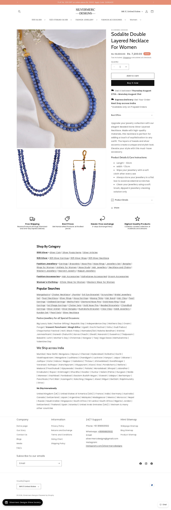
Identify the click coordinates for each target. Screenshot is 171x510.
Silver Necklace (71, 312)
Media (19, 443)
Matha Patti (73, 301)
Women (133, 19)
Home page (22, 426)
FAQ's (19, 448)
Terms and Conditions (61, 434)
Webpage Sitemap (129, 426)
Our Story (21, 430)
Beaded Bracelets (110, 305)
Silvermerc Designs (30, 495)
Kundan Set (43, 312)
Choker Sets (74, 305)
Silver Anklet (53, 308)
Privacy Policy (57, 426)
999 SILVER (37, 19)
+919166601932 (105, 431)
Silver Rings (66, 298)
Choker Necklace (61, 294)
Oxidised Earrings (56, 301)
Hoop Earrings (80, 298)
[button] (19, 11)
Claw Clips (106, 308)
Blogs (19, 439)
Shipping (127, 57)
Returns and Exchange (61, 430)
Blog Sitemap (127, 430)
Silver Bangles (69, 308)
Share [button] (116, 207)
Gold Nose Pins (91, 305)
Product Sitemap (129, 434)
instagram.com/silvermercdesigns (104, 445)
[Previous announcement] (17, 2)
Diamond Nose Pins (91, 301)
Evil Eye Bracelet (90, 294)
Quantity (114, 62)
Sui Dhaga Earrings (57, 305)
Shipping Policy (58, 443)
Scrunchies (107, 294)
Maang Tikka (96, 298)
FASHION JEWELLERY (85, 19)
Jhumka (76, 294)
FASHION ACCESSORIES (111, 19)
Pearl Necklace (50, 298)
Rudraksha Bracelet (88, 308)
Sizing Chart (57, 439)
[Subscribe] (59, 463)
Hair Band (110, 298)
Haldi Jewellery (122, 308)
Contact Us (22, 434)
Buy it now (132, 83)
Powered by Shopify (46, 495)
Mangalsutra (43, 294)
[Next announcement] (153, 2)
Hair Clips (122, 298)
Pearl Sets (55, 312)
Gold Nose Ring (111, 301)
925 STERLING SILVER (58, 19)
